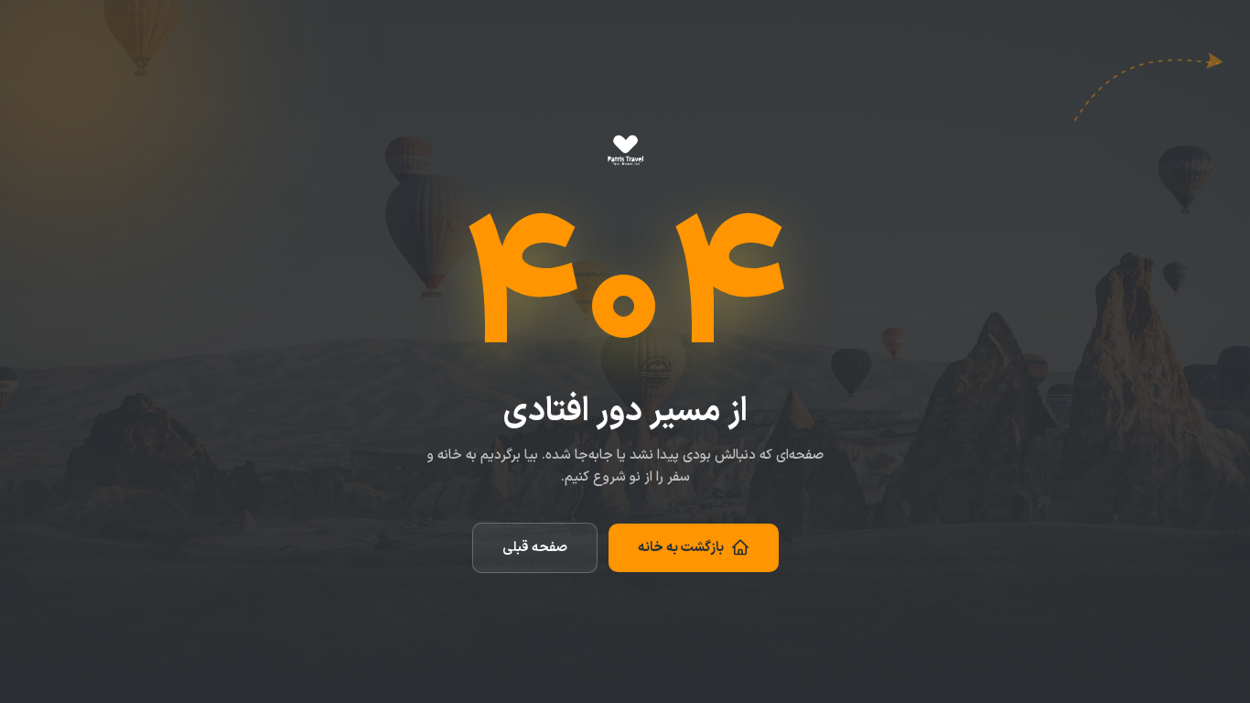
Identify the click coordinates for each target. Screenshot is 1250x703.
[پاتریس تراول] (625, 152)
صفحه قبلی (534, 547)
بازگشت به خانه (681, 547)
